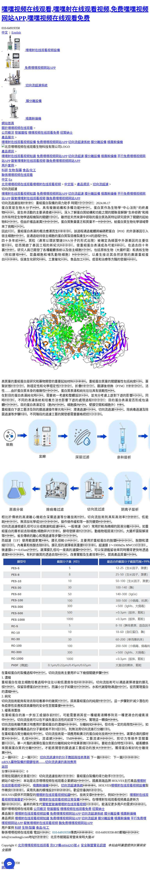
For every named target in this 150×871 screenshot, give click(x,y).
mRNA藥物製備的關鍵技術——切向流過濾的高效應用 (39, 762)
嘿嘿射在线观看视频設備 (19, 142)
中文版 (69, 184)
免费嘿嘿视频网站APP (52, 142)
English (16, 32)
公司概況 (8, 132)
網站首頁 (8, 123)
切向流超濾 (76, 156)
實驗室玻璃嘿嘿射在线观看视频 (64, 804)
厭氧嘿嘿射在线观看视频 (28, 160)
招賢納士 (66, 132)
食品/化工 (29, 170)
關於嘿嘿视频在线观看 (17, 128)
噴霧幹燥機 (115, 142)
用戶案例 (8, 165)
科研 (5, 170)
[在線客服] (6, 856)
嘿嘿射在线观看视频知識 (19, 156)
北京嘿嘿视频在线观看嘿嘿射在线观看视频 (31, 184)
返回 (5, 766)
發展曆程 (21, 132)
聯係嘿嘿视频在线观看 (17, 175)
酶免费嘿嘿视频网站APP (63, 160)
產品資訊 (8, 151)
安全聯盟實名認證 (93, 845)
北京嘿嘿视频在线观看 (33, 845)
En (10, 179)
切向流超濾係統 (79, 142)
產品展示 (8, 137)
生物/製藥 (15, 170)
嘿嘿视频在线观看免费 (43, 132)
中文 (5, 32)
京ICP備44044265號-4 (64, 845)
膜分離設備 (98, 142)
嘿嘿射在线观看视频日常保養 (59, 799)
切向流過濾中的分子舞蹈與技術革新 (65, 757)
